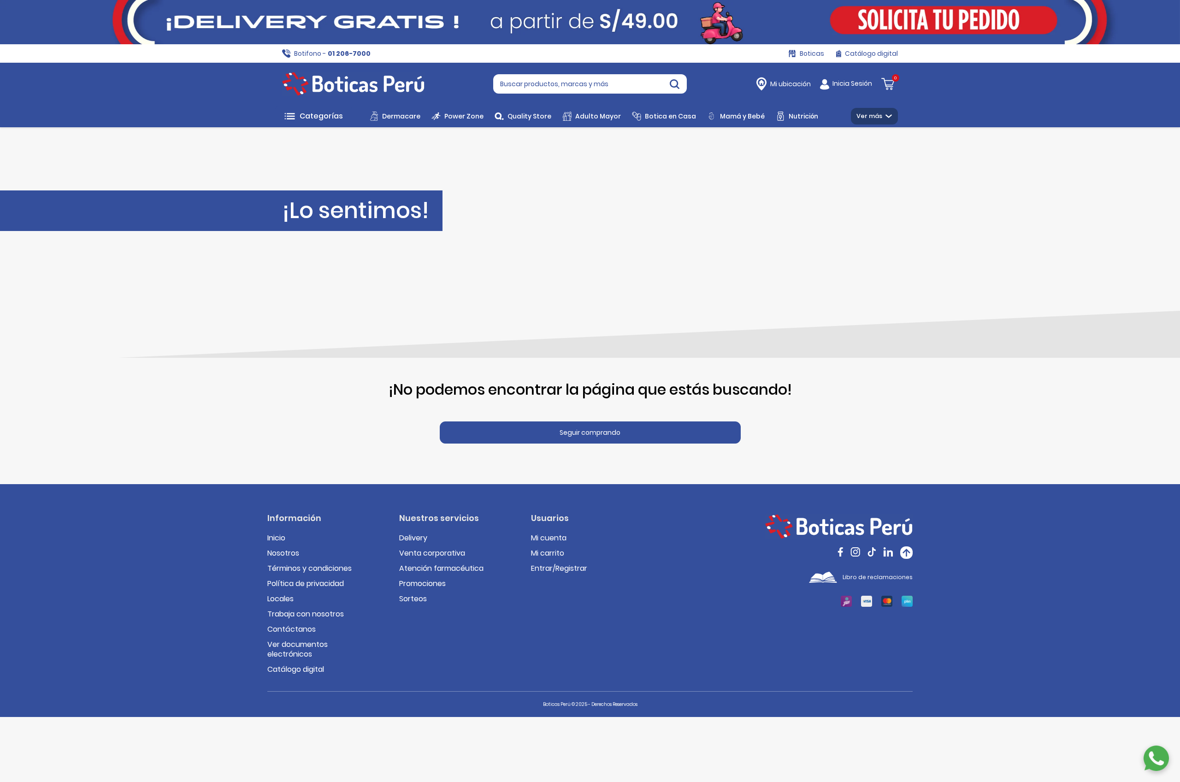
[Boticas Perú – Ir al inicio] (353, 84)
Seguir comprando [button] (590, 432)
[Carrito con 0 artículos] (887, 83)
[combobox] (590, 84)
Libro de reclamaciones (878, 577)
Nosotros (283, 553)
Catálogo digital (295, 669)
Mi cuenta (548, 538)
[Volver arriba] (906, 552)
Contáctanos (291, 629)
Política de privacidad (305, 583)
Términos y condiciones (309, 568)
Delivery (413, 538)
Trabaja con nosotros (305, 614)
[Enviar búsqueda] (674, 84)
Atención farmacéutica (441, 568)
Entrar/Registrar (559, 568)
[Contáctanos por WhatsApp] (1156, 758)
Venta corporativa (432, 553)
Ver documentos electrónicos (297, 649)
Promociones (422, 583)
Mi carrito (547, 553)
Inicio (276, 538)
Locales (280, 598)
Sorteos (413, 598)
